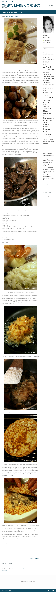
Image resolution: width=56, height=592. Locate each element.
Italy (44, 95)
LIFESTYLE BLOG (46, 39)
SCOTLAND (45, 126)
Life (51, 97)
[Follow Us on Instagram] (9, 1)
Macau (51, 102)
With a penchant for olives (8, 557)
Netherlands (46, 116)
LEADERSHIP (46, 97)
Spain (45, 132)
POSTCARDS (47, 125)
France (45, 78)
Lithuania (45, 100)
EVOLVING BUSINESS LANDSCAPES (48, 72)
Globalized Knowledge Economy (46, 82)
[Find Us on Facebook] (7, 1)
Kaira (10, 590)
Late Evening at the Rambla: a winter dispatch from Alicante (48, 166)
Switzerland (45, 137)
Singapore (47, 129)
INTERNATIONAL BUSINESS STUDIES (48, 90)
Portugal (45, 122)
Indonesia (47, 86)
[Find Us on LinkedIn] (11, 1)
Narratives (47, 114)
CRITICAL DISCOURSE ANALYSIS (48, 62)
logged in (10, 566)
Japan (47, 95)
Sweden (47, 134)
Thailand (51, 137)
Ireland (50, 92)
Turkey (48, 141)
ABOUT (3, 1)
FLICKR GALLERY (46, 44)
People (51, 118)
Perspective (47, 121)
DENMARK (45, 70)
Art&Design (47, 57)
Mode (45, 111)
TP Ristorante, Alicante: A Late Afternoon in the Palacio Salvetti (48, 171)
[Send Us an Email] (5, 1)
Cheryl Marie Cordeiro (21, 5)
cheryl (17, 16)
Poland (53, 120)
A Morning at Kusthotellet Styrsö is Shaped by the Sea (48, 160)
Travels (46, 139)
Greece (50, 84)
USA (49, 143)
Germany (51, 78)
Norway (46, 118)
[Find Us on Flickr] (12, 1)
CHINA (45, 60)
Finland (52, 76)
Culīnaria (8, 547)
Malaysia (45, 104)
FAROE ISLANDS (46, 76)
